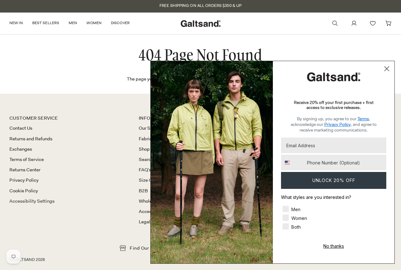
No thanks (333, 246)
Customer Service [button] (33, 118)
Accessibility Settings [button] (32, 201)
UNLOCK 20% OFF (333, 180)
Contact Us (20, 128)
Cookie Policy (23, 191)
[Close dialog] (386, 68)
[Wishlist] (373, 23)
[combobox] (292, 162)
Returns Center (24, 170)
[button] (18, 23)
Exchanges (20, 149)
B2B (143, 191)
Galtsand (24, 259)
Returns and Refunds (30, 139)
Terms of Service (26, 159)
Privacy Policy (24, 180)
